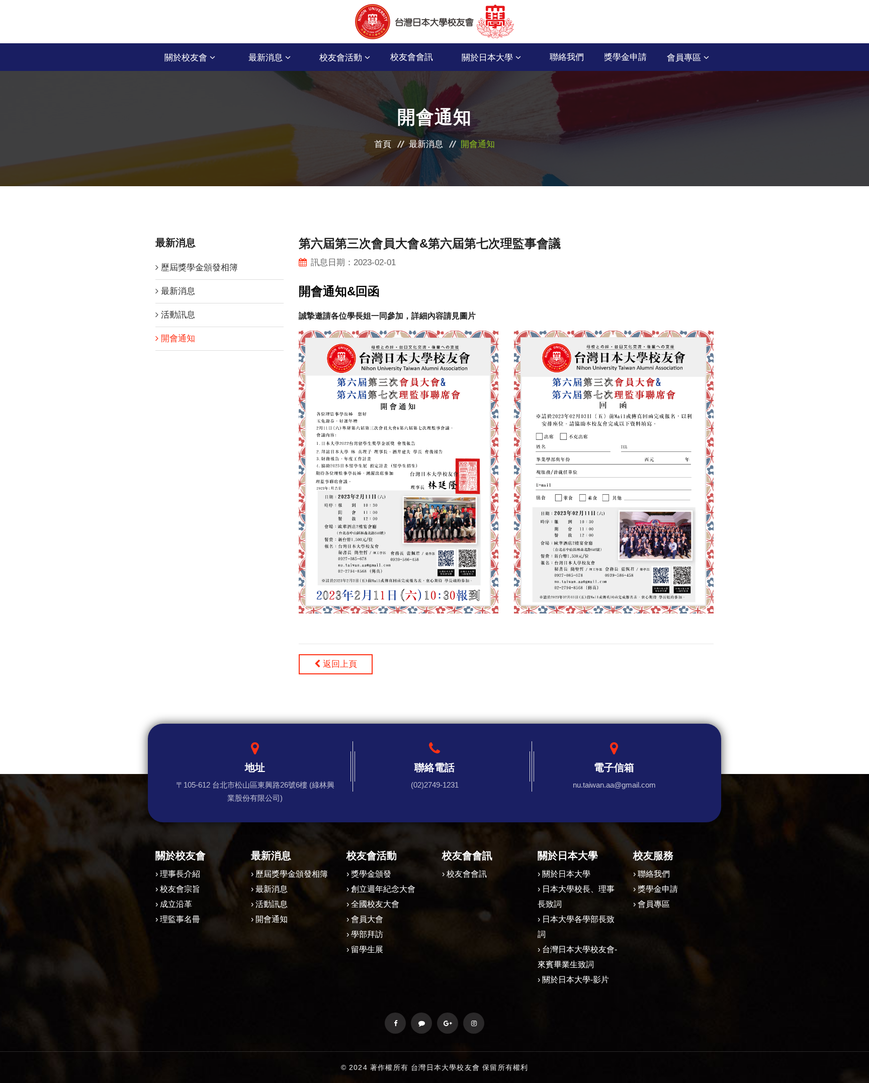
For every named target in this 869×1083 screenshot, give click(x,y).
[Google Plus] (447, 1023)
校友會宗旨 (180, 889)
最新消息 (426, 144)
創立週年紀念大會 (383, 889)
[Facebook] (395, 1023)
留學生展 (367, 949)
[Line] (421, 1023)
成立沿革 (176, 904)
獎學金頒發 (371, 874)
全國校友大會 (375, 904)
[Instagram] (473, 1023)
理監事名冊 (180, 919)
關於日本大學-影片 (575, 979)
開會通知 (178, 338)
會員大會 (367, 919)
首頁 (382, 144)
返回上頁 (338, 664)
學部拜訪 (367, 934)
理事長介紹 (180, 874)
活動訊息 (178, 315)
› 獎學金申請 (655, 889)
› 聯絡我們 (651, 874)
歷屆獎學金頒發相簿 (199, 267)
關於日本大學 (566, 874)
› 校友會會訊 (464, 874)
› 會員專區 (651, 904)
